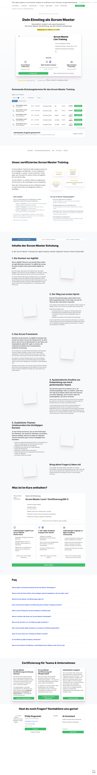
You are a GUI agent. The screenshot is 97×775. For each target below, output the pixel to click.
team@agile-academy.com (31, 721)
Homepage (14, 8)
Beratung (35, 729)
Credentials (31, 97)
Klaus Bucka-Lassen (20, 111)
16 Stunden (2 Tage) (47, 115)
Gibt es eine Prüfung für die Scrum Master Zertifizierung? (31, 610)
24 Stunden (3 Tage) (47, 106)
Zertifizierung (63, 5)
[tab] (24, 239)
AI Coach (41, 5)
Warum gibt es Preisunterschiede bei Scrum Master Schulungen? (34, 587)
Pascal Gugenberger (20, 125)
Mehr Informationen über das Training (64, 73)
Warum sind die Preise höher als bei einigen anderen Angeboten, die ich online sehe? (40, 593)
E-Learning (24, 5)
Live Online (57, 119)
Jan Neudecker (19, 106)
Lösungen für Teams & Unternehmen (48, 697)
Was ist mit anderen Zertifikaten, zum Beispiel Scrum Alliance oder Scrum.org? (38, 645)
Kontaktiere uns (80, 5)
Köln (55, 106)
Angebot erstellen (78, 133)
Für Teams (59, 150)
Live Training (15, 5)
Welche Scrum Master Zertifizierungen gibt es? (28, 599)
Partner (57, 5)
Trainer (39, 97)
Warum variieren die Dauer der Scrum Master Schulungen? (31, 616)
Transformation (33, 5)
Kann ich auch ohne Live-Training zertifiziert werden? (30, 634)
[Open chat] (94, 771)
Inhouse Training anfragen (24, 698)
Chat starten (73, 732)
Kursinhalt (30, 150)
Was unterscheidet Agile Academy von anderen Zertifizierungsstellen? (35, 628)
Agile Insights (49, 5)
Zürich (56, 110)
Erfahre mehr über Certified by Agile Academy (54, 520)
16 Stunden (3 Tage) (47, 119)
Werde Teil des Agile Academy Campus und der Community (73, 556)
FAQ (53, 150)
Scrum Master (19, 8)
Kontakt (66, 150)
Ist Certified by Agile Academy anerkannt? (26, 639)
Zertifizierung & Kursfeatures (42, 150)
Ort (23, 97)
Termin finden (33, 73)
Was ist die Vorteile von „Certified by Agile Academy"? (30, 622)
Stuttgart (56, 115)
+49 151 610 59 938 (30, 724)
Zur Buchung (78, 105)
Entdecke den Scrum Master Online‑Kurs (23, 556)
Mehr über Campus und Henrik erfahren (48, 556)
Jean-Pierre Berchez (20, 116)
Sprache (16, 97)
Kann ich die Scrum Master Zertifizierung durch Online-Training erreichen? (37, 605)
